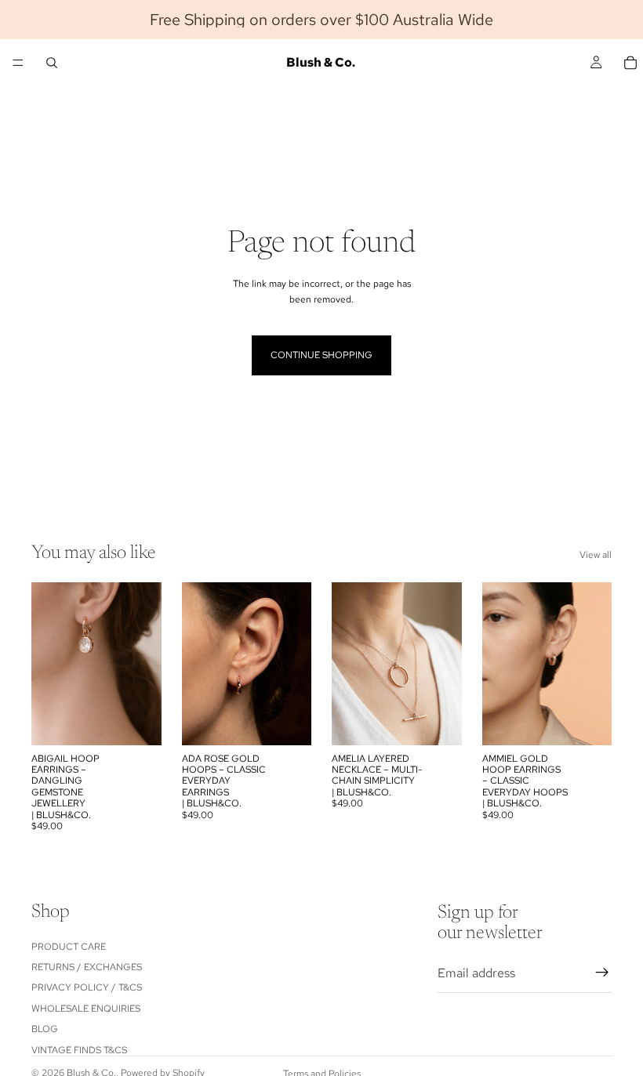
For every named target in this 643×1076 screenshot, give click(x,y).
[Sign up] (602, 972)
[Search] (52, 62)
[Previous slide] (349, 664)
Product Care (68, 946)
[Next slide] (444, 664)
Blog (44, 1029)
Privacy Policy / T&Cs (86, 987)
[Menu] (18, 63)
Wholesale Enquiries (85, 1008)
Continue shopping (321, 355)
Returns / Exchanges (86, 967)
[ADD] (137, 721)
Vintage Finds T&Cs (79, 1050)
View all (595, 555)
